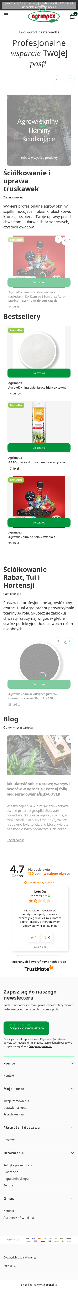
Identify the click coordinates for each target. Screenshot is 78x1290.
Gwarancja (11, 1172)
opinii (49, 874)
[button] (25, 882)
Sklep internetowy (37, 1284)
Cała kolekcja (12, 594)
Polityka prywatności (18, 1165)
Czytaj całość (15, 840)
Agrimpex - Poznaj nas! (20, 1217)
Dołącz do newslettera (26, 1028)
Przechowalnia (14, 1114)
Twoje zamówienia (16, 1101)
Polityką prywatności (40, 1046)
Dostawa (9, 1140)
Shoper (29, 1257)
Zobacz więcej (13, 197)
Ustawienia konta (15, 1108)
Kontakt (9, 1075)
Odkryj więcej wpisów (18, 727)
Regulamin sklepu (16, 1179)
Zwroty (8, 1185)
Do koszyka (39, 282)
